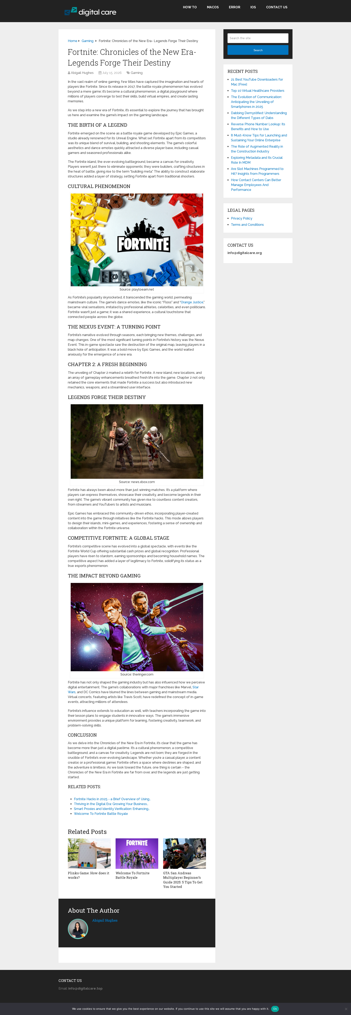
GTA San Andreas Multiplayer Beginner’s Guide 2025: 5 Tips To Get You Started (183, 880)
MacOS (213, 7)
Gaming (137, 73)
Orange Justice (192, 302)
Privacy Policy (241, 218)
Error (234, 7)
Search (258, 50)
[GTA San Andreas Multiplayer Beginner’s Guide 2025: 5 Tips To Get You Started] (184, 853)
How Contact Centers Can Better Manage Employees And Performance (256, 185)
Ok (275, 1008)
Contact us (276, 7)
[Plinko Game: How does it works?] (89, 853)
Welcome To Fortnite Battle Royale (133, 875)
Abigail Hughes (82, 73)
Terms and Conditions (247, 225)
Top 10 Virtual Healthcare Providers (257, 91)
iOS (253, 7)
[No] (346, 1009)
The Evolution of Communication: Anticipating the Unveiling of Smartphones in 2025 (256, 102)
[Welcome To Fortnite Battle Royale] (137, 853)
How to (190, 7)
